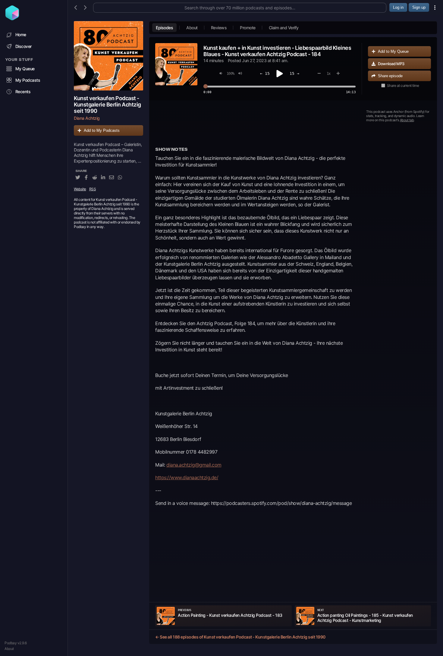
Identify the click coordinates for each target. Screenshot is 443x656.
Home (20, 34)
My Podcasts (27, 80)
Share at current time (403, 85)
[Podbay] (12, 18)
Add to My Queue (393, 51)
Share (390, 76)
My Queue (25, 68)
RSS (92, 189)
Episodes (164, 27)
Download (391, 63)
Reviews (219, 27)
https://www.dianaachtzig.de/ (186, 477)
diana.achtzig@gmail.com (194, 465)
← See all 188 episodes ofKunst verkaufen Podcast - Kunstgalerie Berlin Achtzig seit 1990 (240, 636)
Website (80, 189)
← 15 (265, 73)
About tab (407, 120)
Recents (23, 91)
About (9, 648)
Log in (398, 7)
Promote (248, 27)
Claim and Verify (284, 27)
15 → (294, 73)
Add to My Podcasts (102, 130)
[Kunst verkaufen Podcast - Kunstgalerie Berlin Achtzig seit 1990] (108, 55)
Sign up (419, 7)
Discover (23, 46)
